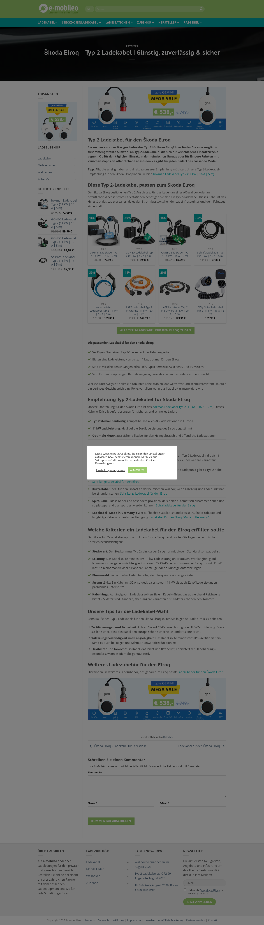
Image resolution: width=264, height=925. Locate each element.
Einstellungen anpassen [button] (110, 470)
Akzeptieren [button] (137, 470)
